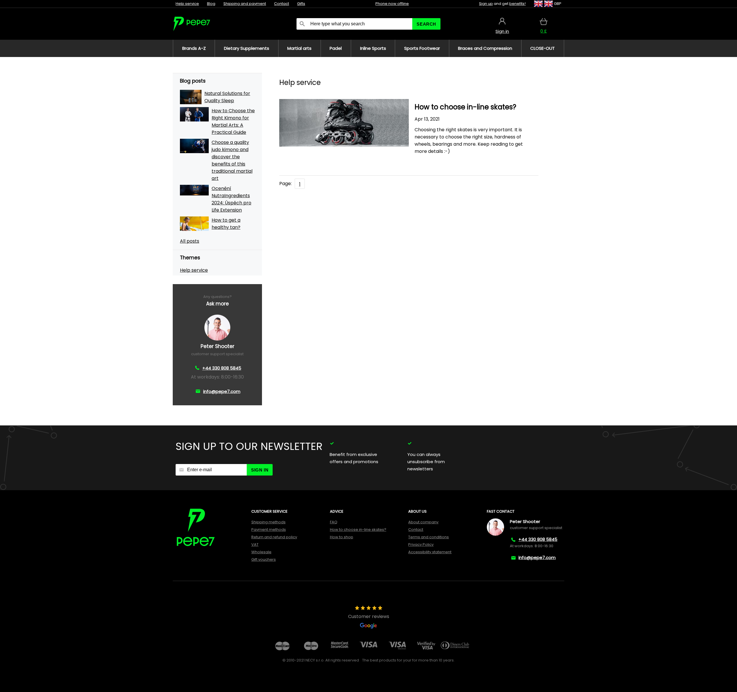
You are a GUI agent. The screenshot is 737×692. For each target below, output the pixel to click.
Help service (187, 3)
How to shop (341, 537)
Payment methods (268, 529)
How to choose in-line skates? (358, 529)
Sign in (259, 469)
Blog (211, 3)
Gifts (301, 3)
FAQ (333, 522)
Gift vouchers (263, 559)
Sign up (486, 3)
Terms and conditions (428, 537)
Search (426, 24)
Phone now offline (392, 3)
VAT (255, 544)
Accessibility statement (429, 552)
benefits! (517, 3)
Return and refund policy (274, 537)
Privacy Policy (421, 544)
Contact (281, 3)
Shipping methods (268, 522)
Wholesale (261, 552)
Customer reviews (368, 616)
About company (423, 522)
